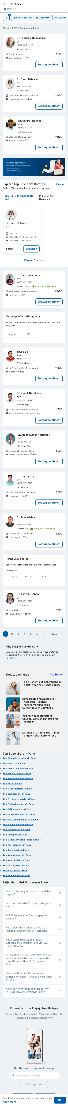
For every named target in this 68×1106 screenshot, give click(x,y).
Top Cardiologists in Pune (16, 794)
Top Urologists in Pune (15, 834)
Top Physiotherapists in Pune (19, 799)
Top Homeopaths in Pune (16, 875)
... (37, 634)
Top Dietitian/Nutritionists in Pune (22, 840)
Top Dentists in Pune (14, 763)
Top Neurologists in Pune (16, 860)
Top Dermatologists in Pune (18, 768)
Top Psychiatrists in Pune (17, 829)
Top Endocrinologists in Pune (18, 804)
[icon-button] (5, 4)
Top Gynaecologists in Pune (18, 778)
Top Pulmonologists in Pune (18, 824)
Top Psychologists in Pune (17, 845)
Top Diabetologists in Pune (17, 789)
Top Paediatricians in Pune (17, 773)
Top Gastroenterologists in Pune (21, 819)
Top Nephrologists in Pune (17, 855)
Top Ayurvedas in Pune (15, 870)
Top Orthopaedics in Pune (17, 809)
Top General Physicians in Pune (19, 758)
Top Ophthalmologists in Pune (19, 814)
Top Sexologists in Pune (16, 850)
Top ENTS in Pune (12, 783)
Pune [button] (9, 9)
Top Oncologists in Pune (16, 865)
